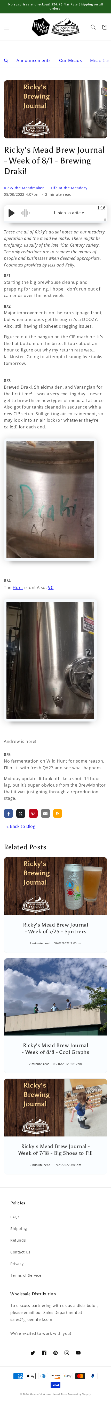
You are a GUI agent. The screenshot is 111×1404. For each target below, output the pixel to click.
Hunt (18, 587)
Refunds (18, 1240)
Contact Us (20, 1252)
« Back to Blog (20, 826)
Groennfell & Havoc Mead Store (48, 1394)
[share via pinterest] (33, 813)
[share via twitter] (20, 813)
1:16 (101, 208)
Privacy (16, 1263)
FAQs (15, 1216)
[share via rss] (57, 813)
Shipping (18, 1228)
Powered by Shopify (79, 1394)
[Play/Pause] (11, 213)
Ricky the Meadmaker (24, 187)
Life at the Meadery (69, 187)
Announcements (34, 60)
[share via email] (45, 813)
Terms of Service (26, 1275)
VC (50, 587)
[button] (6, 27)
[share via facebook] (8, 813)
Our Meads (70, 60)
